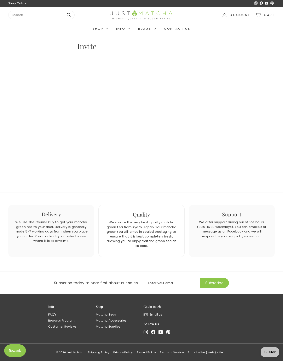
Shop (99, 28)
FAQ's (52, 314)
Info (121, 28)
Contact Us (177, 28)
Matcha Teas (106, 314)
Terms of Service (172, 352)
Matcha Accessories (111, 320)
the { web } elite (212, 352)
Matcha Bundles (108, 326)
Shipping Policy (98, 352)
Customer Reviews (62, 326)
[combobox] (41, 15)
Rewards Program (61, 320)
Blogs (145, 28)
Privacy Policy (123, 352)
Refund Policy (146, 352)
